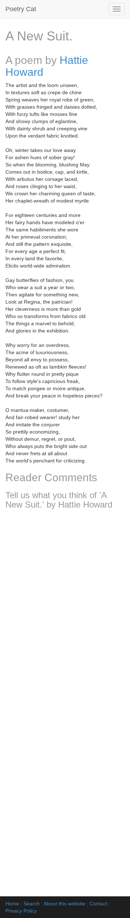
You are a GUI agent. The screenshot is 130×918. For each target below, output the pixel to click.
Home (12, 903)
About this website (64, 903)
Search (31, 903)
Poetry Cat (20, 9)
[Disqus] (65, 610)
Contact (98, 903)
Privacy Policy (21, 911)
